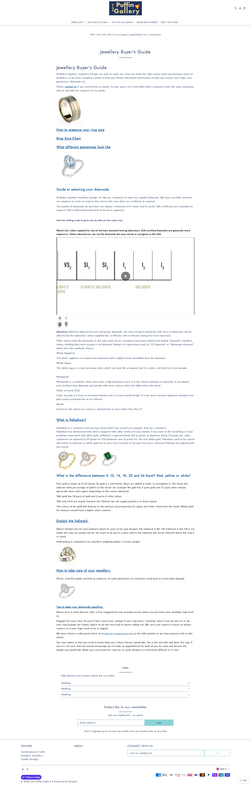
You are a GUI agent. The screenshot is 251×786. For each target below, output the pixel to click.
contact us (71, 86)
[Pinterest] (27, 769)
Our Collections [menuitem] (97, 22)
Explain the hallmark (72, 520)
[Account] (240, 8)
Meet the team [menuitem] (169, 22)
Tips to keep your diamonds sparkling (79, 607)
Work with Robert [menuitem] (147, 22)
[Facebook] (22, 769)
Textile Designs (29, 759)
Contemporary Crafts (33, 751)
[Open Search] (236, 8)
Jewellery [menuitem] (77, 22)
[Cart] (244, 8)
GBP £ (223, 769)
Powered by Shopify (65, 781)
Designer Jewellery (32, 755)
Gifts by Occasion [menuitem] (122, 22)
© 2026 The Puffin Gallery (36, 781)
